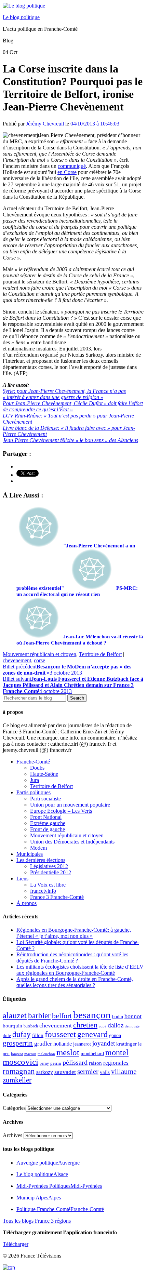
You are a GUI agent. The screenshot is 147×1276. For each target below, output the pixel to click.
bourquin (12, 1025)
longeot (17, 1054)
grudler (43, 1043)
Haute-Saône (44, 774)
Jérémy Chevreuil (45, 124)
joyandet (103, 1043)
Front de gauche (47, 829)
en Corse (67, 172)
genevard (92, 1034)
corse (39, 660)
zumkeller (17, 1080)
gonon (115, 1035)
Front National (46, 817)
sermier (87, 1071)
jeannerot (82, 1044)
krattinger (126, 1044)
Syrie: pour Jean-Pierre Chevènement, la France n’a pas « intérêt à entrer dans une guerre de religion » (64, 394)
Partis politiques (33, 792)
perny (44, 1063)
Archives (12, 1135)
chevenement (17, 660)
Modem (38, 848)
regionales (116, 1063)
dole (7, 1035)
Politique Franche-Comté (60, 1209)
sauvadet (65, 1071)
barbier (39, 1015)
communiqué (72, 166)
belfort (62, 1016)
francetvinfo (43, 891)
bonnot (133, 1016)
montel (117, 1052)
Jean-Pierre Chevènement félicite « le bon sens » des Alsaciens (70, 440)
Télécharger (15, 1244)
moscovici (20, 1061)
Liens (22, 878)
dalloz (115, 1025)
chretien (85, 1025)
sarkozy (44, 1072)
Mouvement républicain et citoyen (39, 654)
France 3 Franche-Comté (57, 897)
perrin (55, 1063)
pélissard (75, 1062)
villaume (123, 1071)
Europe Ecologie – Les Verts (61, 811)
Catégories (14, 1108)
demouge (132, 1026)
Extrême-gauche (47, 823)
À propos (26, 903)
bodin (117, 1016)
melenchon (46, 1054)
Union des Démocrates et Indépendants (72, 842)
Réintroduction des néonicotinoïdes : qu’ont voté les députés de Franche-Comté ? (72, 957)
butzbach (31, 1026)
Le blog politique (21, 17)
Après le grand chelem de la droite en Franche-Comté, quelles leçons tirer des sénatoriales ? (74, 982)
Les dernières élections (40, 860)
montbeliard (92, 1053)
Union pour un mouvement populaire (70, 805)
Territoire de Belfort (100, 654)
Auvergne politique (48, 1163)
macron (30, 1054)
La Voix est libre (48, 885)
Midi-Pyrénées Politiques (59, 1186)
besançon (92, 1014)
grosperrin (18, 1043)
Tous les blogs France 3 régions (37, 1221)
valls (105, 1072)
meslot (67, 1052)
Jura (34, 780)
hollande (62, 1044)
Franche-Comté (33, 762)
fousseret (60, 1034)
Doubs (37, 768)
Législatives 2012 (49, 866)
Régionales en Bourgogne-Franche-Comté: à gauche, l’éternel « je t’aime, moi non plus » (73, 933)
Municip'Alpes (38, 1197)
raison (95, 1063)
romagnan (19, 1071)
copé (102, 1026)
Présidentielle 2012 (50, 872)
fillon (37, 1035)
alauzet (15, 1015)
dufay (21, 1034)
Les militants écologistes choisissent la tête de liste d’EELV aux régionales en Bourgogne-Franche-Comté (80, 970)
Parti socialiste (45, 798)
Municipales (29, 854)
